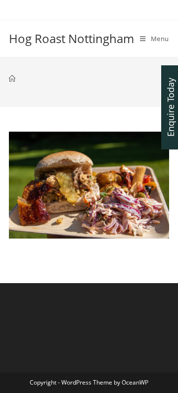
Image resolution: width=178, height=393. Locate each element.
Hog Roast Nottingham (71, 38)
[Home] (12, 78)
